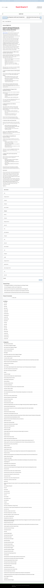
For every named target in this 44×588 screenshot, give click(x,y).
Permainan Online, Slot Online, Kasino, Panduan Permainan (12, 470)
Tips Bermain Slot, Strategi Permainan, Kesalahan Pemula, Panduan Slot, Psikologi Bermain (17, 572)
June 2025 (5, 324)
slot (4, 193)
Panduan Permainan (7, 445)
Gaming (5, 372)
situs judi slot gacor (7, 491)
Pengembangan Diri (7, 461)
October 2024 (6, 338)
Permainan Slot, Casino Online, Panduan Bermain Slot (11, 477)
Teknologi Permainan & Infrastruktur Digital (10, 563)
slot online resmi (6, 509)
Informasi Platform (6, 381)
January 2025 (6, 333)
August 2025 (6, 320)
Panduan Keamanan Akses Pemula (9, 436)
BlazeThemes (14, 586)
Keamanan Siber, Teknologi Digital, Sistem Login (11, 413)
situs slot (5, 225)
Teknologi (5, 531)
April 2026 (5, 306)
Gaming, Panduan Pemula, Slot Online (9, 377)
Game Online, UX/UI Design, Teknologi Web (10, 370)
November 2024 (6, 336)
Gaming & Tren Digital (7, 374)
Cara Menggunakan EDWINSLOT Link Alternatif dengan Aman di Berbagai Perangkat (16, 285)
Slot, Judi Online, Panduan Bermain (9, 516)
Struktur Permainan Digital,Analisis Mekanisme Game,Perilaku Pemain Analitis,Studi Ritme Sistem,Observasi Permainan (21, 524)
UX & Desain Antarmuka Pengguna (9, 579)
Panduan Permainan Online (8, 447)
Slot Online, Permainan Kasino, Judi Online (10, 512)
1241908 (4, 31)
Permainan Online (6, 468)
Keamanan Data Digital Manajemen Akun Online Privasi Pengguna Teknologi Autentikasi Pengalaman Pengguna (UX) (20, 404)
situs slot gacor (6, 207)
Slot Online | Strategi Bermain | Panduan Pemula (11, 505)
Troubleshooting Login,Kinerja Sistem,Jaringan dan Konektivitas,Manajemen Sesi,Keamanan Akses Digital (19, 574)
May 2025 (5, 326)
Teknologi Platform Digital (8, 565)
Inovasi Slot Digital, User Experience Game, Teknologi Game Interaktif (14, 386)
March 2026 (5, 308)
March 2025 (5, 329)
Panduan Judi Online (7, 433)
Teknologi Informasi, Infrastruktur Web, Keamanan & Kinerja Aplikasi (14, 558)
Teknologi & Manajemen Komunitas (9, 545)
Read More (4, 185)
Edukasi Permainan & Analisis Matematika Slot (10, 361)
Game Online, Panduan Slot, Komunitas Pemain (10, 368)
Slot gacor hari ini (6, 221)
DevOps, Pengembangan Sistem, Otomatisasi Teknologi (12, 356)
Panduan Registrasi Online (7, 449)
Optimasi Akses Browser (7, 420)
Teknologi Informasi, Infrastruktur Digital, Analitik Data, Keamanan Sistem (14, 556)
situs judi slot (6, 489)
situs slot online (5, 32)
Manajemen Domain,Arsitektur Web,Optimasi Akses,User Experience (14, 418)
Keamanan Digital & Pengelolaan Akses (9, 406)
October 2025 (6, 317)
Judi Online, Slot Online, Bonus (8, 390)
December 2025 (6, 313)
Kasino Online (6, 393)
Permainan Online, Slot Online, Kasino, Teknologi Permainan (12, 472)
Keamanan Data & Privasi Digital (8, 402)
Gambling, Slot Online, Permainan (8, 363)
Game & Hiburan (6, 365)
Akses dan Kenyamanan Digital (8, 343)
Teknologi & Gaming (7, 540)
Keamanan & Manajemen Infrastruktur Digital (10, 397)
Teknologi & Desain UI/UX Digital (8, 538)
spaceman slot (6, 264)
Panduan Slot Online (7, 452)
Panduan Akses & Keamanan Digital (9, 422)
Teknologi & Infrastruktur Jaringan (9, 542)
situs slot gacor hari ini (7, 498)
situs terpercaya (6, 232)
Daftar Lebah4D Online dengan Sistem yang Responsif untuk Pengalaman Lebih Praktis (16, 290)
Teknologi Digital (6, 554)
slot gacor (5, 200)
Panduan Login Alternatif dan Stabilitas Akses (10, 438)
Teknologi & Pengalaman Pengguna (9, 549)
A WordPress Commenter (8, 297)
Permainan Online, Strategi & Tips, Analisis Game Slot (11, 474)
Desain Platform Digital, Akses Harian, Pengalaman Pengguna (13, 354)
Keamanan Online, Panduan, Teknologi (9, 411)
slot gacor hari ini (6, 196)
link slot (5, 214)
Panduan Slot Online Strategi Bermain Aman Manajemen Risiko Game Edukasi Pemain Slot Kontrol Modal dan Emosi (20, 454)
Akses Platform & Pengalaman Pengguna (10, 345)
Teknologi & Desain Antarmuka (8, 535)
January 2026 (6, 311)
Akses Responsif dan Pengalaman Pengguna (10, 347)
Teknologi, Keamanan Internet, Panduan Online (10, 569)
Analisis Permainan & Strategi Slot (9, 349)
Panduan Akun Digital (7, 429)
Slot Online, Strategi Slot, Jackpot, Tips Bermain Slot (11, 514)
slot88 (5, 257)
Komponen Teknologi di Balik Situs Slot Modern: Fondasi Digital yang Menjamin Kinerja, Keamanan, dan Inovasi (11, 28)
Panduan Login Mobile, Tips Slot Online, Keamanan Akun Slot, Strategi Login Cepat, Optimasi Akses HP (19, 440)
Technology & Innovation (7, 529)
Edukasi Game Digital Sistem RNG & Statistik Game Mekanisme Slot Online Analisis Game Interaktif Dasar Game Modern (21, 359)
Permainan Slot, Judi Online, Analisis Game (10, 479)
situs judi (5, 487)
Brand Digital (6, 352)
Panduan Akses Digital (7, 427)
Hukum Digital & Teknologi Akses (9, 379)
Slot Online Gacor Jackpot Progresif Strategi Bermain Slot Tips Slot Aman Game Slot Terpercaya (18, 507)
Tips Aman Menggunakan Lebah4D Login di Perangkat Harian (13, 287)
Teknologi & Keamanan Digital (8, 544)
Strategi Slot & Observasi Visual (8, 522)
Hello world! (14, 297)
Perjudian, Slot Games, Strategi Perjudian (10, 465)
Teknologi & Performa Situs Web (8, 551)
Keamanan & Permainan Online (8, 399)
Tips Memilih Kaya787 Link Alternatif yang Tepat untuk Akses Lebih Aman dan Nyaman (16, 292)
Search (4, 278)
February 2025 (6, 331)
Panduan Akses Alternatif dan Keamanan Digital (11, 424)
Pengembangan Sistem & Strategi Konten (10, 463)
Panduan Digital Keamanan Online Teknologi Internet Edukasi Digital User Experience (16, 431)
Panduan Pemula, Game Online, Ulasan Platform (11, 443)
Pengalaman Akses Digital (8, 458)
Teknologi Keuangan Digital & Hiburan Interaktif (11, 560)
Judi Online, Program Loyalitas (8, 388)
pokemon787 (6, 481)
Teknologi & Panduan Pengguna (8, 547)
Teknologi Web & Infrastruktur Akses (9, 567)
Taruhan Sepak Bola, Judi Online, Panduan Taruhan (11, 526)
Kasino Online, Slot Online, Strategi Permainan (10, 395)
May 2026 (5, 304)
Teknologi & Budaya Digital (8, 533)
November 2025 (6, 315)
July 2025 (5, 322)
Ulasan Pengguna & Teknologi (8, 576)
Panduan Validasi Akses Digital (8, 456)
